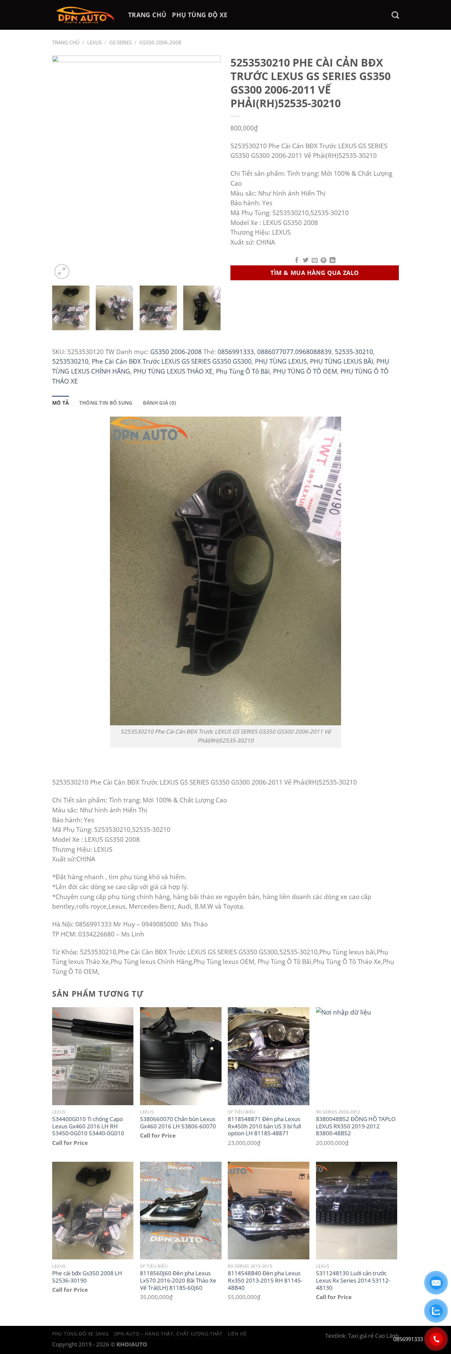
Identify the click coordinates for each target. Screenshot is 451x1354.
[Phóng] (61, 271)
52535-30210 (354, 351)
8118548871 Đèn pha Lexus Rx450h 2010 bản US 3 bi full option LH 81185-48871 (264, 1126)
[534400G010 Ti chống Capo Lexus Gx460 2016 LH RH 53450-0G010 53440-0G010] (93, 1056)
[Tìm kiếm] (395, 15)
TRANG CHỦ (147, 15)
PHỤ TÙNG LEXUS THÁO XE (173, 371)
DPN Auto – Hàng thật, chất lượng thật (168, 1334)
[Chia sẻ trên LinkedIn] (332, 260)
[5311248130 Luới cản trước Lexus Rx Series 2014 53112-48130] (357, 1211)
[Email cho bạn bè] (315, 260)
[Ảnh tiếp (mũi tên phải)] (433, 677)
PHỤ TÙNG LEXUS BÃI (341, 361)
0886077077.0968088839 (294, 351)
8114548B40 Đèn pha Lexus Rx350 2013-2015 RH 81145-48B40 (265, 1280)
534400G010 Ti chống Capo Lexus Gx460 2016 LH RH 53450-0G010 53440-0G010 (88, 1126)
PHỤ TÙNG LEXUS (281, 361)
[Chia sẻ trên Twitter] (306, 260)
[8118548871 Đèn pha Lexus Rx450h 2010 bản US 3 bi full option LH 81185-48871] (268, 1056)
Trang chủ (66, 42)
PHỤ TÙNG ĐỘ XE (199, 15)
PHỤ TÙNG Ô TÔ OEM (305, 371)
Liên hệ (237, 1334)
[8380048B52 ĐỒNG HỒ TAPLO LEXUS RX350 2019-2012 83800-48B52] (357, 1056)
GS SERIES (120, 42)
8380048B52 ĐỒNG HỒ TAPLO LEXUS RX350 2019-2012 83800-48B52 (356, 1126)
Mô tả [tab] (60, 402)
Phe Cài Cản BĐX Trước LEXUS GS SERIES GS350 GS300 (172, 361)
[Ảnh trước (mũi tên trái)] (11, 677)
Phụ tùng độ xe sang (80, 1334)
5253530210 (70, 361)
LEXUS (94, 42)
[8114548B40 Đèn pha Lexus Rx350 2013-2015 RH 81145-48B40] (268, 1211)
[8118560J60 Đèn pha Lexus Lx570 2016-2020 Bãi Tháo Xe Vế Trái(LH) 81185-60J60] (181, 1211)
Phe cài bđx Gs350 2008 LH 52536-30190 (87, 1277)
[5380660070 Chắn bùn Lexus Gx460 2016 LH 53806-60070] (181, 1056)
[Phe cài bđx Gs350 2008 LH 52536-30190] (93, 1211)
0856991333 (236, 351)
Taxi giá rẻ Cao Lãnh (373, 1335)
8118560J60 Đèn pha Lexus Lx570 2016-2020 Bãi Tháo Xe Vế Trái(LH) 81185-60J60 (178, 1280)
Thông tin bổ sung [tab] (106, 402)
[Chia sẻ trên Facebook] (297, 260)
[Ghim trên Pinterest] (324, 260)
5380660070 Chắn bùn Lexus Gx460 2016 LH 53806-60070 (178, 1122)
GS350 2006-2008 (160, 42)
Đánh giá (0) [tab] (159, 402)
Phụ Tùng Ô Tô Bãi (243, 371)
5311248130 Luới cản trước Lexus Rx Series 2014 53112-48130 (353, 1280)
